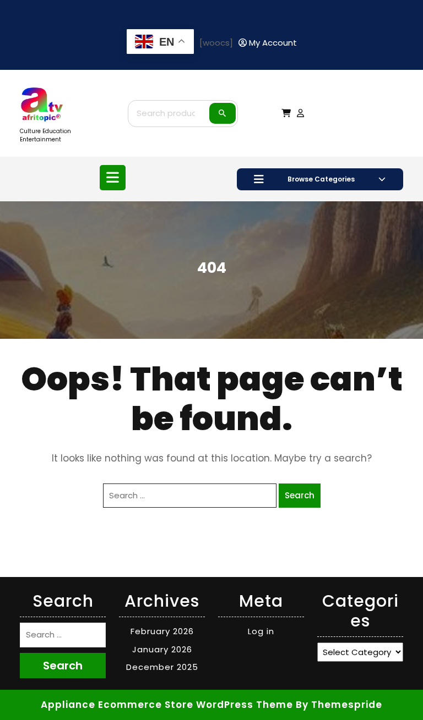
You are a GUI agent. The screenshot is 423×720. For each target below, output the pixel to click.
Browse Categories (321, 179)
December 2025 (162, 667)
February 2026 (162, 631)
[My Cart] (286, 113)
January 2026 (162, 649)
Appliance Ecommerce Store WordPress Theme (167, 704)
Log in (261, 631)
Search (222, 113)
